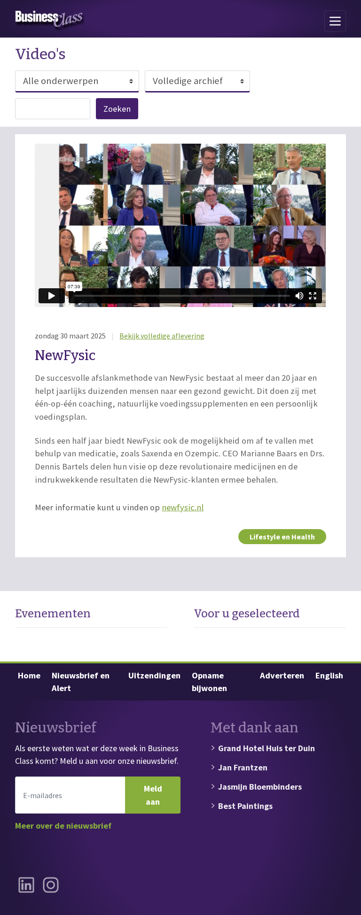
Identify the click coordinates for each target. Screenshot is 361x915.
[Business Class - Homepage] (50, 21)
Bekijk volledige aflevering (161, 335)
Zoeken (117, 108)
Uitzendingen (154, 675)
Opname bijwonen (209, 682)
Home (29, 675)
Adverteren (282, 675)
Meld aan (153, 795)
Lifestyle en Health (282, 536)
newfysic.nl (183, 507)
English (329, 675)
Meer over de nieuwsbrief (63, 825)
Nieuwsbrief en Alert (81, 682)
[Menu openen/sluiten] (335, 21)
